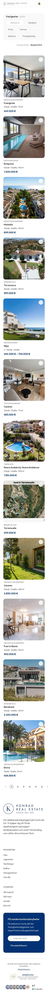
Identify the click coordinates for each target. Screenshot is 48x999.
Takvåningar (8, 864)
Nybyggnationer (10, 873)
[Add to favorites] (41, 59)
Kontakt (6, 901)
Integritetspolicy (24, 969)
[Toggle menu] (43, 4)
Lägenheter (8, 859)
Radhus (6, 868)
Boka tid (6, 905)
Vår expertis (8, 892)
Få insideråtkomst (18, 945)
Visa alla (6, 877)
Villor (5, 855)
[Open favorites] (34, 3)
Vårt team (7, 896)
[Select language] (39, 3)
